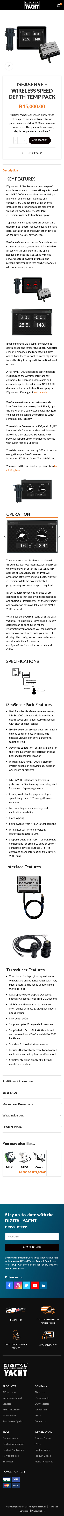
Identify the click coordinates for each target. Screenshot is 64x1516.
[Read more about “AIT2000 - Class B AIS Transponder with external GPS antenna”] (12, 1156)
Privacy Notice (38, 1510)
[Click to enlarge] (9, 66)
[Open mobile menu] (4, 5)
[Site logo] (32, 4)
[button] (26, 1156)
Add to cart (39, 140)
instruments (40, 392)
